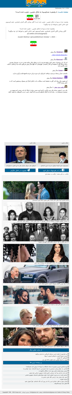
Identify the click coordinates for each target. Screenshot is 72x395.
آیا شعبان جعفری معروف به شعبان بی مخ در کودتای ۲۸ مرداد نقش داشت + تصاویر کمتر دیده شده (43, 221)
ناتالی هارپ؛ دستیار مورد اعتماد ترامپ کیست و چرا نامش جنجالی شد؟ (51, 326)
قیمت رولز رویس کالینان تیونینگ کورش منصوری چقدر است (54, 284)
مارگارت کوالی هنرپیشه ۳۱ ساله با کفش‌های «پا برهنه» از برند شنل (52, 263)
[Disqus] (37, 71)
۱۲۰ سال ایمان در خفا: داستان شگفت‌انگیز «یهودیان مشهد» (53, 242)
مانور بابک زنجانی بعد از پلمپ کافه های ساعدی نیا (54, 377)
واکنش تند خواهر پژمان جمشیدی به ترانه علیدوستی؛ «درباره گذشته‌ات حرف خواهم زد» (45, 369)
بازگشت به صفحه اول (50, 174)
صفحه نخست (63, 12)
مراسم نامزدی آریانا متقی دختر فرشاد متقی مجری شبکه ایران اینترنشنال (50, 200)
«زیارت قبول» (63, 379)
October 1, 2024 (49, 37)
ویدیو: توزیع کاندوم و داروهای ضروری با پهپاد (55, 356)
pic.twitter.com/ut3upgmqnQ (37, 34)
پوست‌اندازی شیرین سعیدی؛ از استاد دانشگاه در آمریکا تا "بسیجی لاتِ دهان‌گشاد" (46, 367)
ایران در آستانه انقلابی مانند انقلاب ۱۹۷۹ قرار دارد (54, 360)
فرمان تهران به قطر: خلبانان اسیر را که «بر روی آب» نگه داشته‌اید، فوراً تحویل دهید (46, 381)
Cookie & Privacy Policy (63, 392)
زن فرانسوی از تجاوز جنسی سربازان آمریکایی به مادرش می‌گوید (51, 354)
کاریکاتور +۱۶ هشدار (62, 358)
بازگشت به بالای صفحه (62, 174)
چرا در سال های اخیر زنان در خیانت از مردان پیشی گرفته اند (53, 305)
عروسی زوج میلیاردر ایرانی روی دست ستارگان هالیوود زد (53, 371)
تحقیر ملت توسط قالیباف (60, 384)
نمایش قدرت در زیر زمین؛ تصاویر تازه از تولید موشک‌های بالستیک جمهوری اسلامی (46, 375)
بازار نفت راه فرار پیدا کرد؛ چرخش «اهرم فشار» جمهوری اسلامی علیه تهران (48, 373)
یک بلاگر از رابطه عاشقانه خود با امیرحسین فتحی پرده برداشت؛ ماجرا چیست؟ (49, 347)
